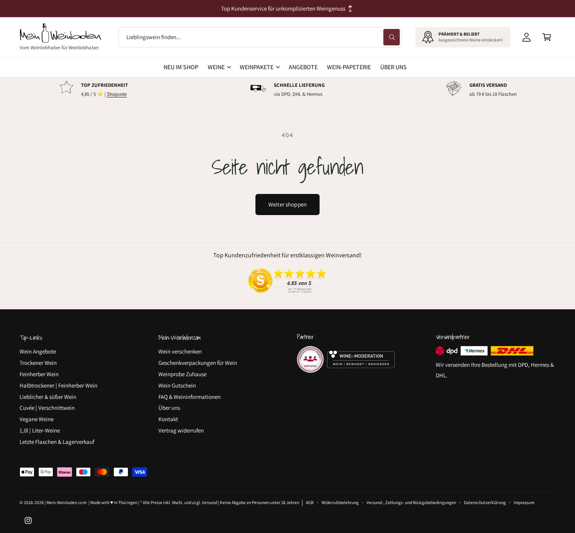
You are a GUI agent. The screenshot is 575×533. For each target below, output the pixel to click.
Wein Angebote (38, 351)
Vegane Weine (37, 419)
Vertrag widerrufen (181, 430)
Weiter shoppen (287, 204)
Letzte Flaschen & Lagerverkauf (57, 441)
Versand (209, 502)
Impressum (524, 502)
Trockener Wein (38, 362)
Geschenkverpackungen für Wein (197, 362)
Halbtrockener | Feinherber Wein (59, 385)
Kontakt (168, 419)
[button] (547, 37)
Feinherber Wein (39, 374)
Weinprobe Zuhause (182, 374)
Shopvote (117, 94)
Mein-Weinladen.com (66, 502)
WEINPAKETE (256, 67)
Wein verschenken (180, 351)
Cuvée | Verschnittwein (47, 407)
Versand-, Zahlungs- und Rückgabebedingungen (411, 502)
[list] (287, 90)
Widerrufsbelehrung (340, 502)
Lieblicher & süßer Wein (48, 396)
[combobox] (260, 37)
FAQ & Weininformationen (189, 396)
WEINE (216, 67)
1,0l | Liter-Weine (40, 430)
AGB (310, 502)
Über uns (169, 407)
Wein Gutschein (177, 385)
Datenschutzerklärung (485, 502)
